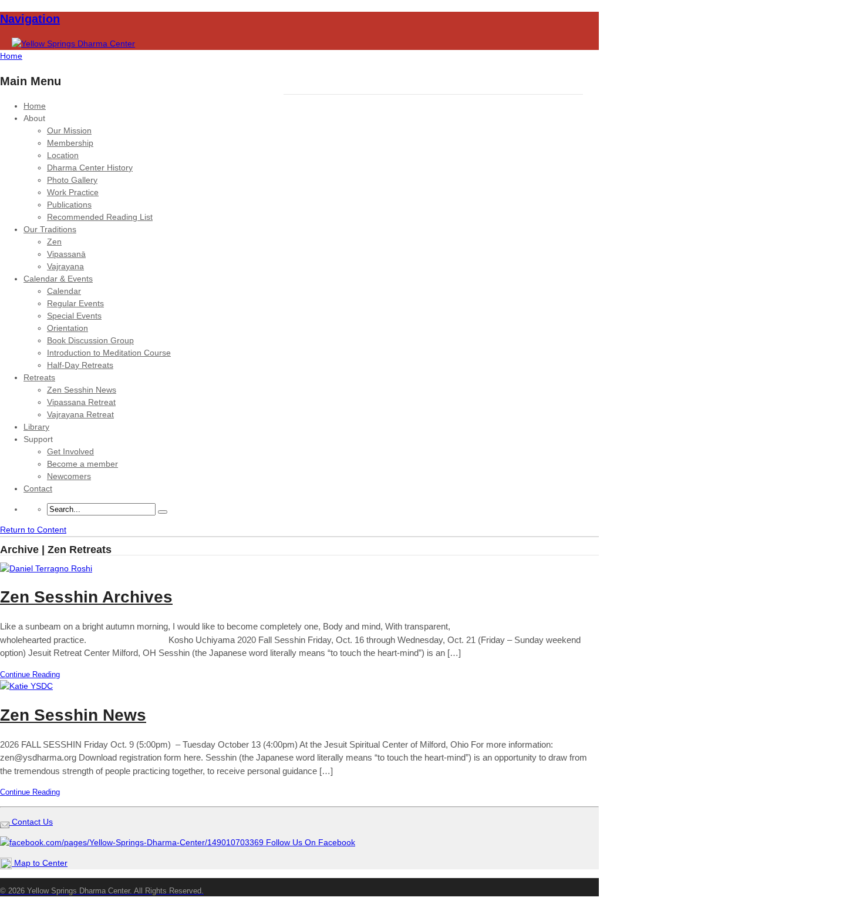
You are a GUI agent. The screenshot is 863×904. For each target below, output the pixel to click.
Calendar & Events (58, 278)
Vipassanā (66, 254)
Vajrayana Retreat (80, 414)
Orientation (67, 328)
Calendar (64, 291)
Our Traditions (49, 229)
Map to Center (40, 863)
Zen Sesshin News (81, 389)
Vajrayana (65, 266)
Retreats (39, 377)
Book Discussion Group (90, 340)
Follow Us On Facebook (309, 842)
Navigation (30, 18)
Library (36, 426)
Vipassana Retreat (81, 402)
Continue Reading (30, 674)
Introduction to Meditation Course (109, 352)
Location (63, 155)
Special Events (74, 315)
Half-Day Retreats (80, 365)
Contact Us (31, 821)
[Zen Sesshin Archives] (46, 568)
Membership (70, 143)
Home (34, 106)
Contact (37, 488)
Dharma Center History (90, 167)
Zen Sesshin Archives (86, 597)
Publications (69, 204)
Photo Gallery (72, 180)
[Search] (162, 512)
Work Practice (73, 192)
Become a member (82, 463)
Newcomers (69, 476)
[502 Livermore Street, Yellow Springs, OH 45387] (73, 43)
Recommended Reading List (100, 217)
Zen (54, 241)
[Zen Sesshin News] (26, 686)
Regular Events (75, 303)
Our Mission (69, 130)
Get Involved (70, 451)
